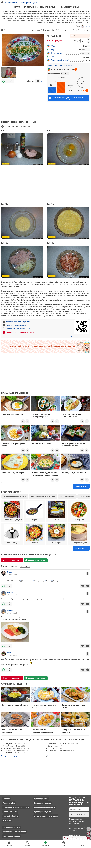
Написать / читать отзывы (16, 325)
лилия (87, 26)
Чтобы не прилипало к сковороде (12, 731)
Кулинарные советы (42, 803)
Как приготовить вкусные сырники (73, 731)
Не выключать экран (81, 36)
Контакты (7, 820)
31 (42, 81)
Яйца (53, 46)
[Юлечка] (3, 593)
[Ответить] (87, 586)
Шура (9, 652)
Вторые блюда (12, 543)
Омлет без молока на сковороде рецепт (71, 415)
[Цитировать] (82, 586)
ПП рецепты (79, 520)
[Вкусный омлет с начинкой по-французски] (8, 72)
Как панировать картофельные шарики (42, 731)
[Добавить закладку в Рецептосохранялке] (38, 81)
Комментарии (36, 30)
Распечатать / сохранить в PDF (18, 329)
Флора (9, 572)
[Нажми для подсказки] (75, 69)
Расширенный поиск (11, 827)
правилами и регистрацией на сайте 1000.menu (78, 828)
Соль (53, 57)
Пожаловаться (9, 30)
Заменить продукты (54, 41)
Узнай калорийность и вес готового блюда (68, 98)
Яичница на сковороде (12, 414)
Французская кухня (79, 543)
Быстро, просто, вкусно (12, 520)
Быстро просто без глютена (15, 496)
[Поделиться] (89, 833)
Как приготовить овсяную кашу (44, 706)
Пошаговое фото (50, 30)
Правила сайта (9, 803)
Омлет (56, 520)
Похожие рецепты (22, 30)
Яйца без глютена (67, 496)
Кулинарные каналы (11, 836)
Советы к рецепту (64, 30)
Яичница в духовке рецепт (74, 473)
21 (6, 81)
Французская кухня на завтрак (43, 496)
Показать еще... (81, 486)
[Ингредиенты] (89, 829)
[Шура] (3, 653)
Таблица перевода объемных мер (60, 65)
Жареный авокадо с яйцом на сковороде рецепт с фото (45, 474)
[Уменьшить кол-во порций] (88, 42)
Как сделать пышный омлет (15, 705)
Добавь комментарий (36, 560)
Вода (53, 50)
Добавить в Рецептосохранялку (18, 322)
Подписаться (80, 814)
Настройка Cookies (10, 816)
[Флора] (3, 573)
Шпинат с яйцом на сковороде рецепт (41, 415)
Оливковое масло (57, 53)
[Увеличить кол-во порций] (88, 39)
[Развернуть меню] (89, 838)
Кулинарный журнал (42, 812)
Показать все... (81, 548)
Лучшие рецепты (41, 799)
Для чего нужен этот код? (80, 336)
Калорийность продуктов (82, 30)
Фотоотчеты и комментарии (14, 832)
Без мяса (34, 543)
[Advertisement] (22, 100)
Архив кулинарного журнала (46, 816)
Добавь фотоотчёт (12, 560)
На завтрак (56, 543)
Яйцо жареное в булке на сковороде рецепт (73, 444)
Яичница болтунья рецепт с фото (15, 444)
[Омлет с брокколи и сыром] (15, 632)
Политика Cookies (10, 812)
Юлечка (10, 592)
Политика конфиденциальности (16, 807)
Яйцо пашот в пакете (41, 443)
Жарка (34, 520)
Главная (6, 799)
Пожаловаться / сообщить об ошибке (20, 332)
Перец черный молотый (60, 60)
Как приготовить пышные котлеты (73, 706)
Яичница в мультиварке (13, 473)
